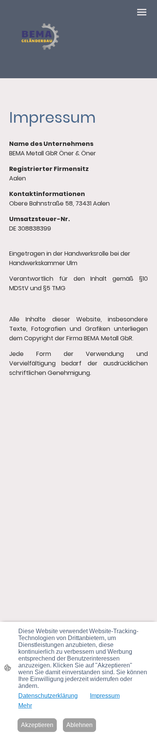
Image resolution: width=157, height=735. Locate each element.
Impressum (105, 695)
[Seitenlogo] (42, 39)
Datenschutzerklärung (48, 695)
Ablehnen (79, 725)
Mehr (25, 705)
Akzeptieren (37, 725)
